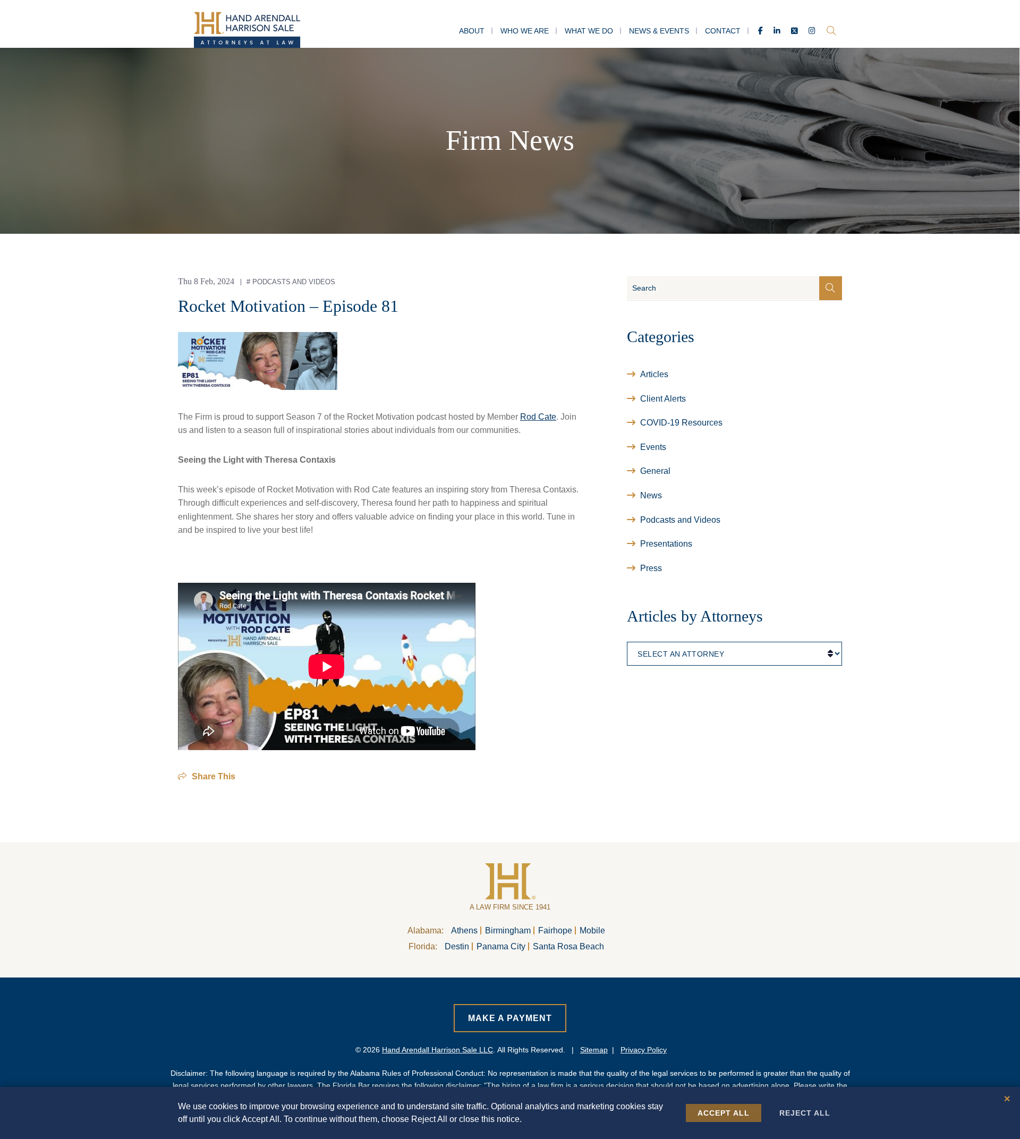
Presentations (666, 543)
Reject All (804, 1113)
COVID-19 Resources (681, 422)
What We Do (589, 31)
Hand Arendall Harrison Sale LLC (437, 1050)
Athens (464, 930)
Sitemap (594, 1050)
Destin (457, 946)
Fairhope (555, 930)
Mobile (592, 930)
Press (651, 568)
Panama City (501, 946)
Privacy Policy (643, 1050)
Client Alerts (663, 398)
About (471, 31)
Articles (654, 374)
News (651, 495)
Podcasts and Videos (293, 282)
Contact (723, 31)
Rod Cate (538, 416)
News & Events (659, 31)
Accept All (724, 1113)
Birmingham (508, 930)
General (655, 470)
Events (653, 447)
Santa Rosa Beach (568, 946)
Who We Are (524, 31)
